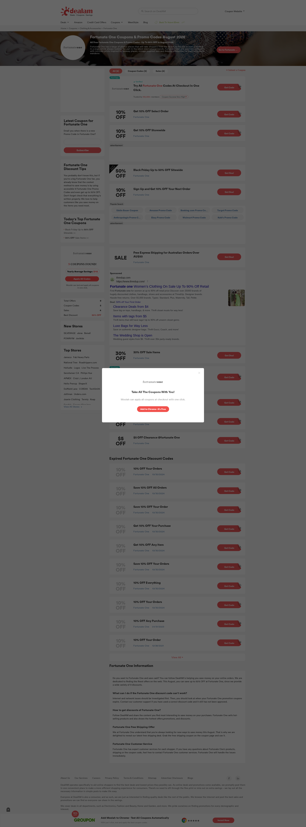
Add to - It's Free (153, 409)
